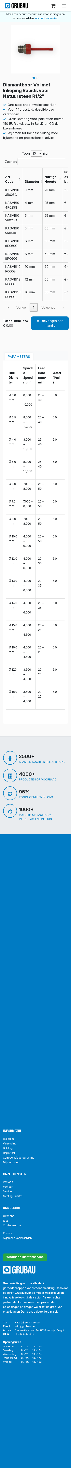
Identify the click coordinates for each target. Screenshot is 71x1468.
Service (7, 1191)
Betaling (8, 1148)
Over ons (8, 1216)
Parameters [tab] (19, 357)
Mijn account (11, 1162)
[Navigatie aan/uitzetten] (64, 6)
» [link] (63, 307)
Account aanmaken (46, 18)
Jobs (5, 1221)
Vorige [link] (21, 307)
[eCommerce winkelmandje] (53, 5)
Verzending (9, 1143)
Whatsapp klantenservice (25, 1257)
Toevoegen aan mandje (51, 323)
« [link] (8, 307)
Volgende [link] (48, 307)
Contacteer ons (12, 1225)
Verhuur (8, 1187)
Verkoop (8, 1182)
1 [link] (33, 307)
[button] (20, 179)
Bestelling (9, 1139)
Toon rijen (35, 153)
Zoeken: (11, 162)
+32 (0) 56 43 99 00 (27, 1322)
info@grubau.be (25, 1326)
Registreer (9, 1153)
